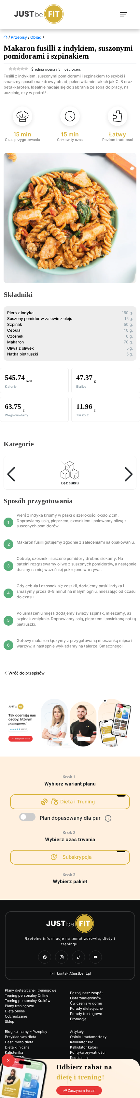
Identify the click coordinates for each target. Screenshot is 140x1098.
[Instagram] (61, 957)
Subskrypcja (77, 857)
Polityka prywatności (87, 1052)
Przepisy (19, 37)
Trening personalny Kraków (27, 1000)
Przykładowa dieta (20, 1037)
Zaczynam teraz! (81, 1090)
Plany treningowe (19, 1006)
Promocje (78, 1019)
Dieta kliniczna (17, 1047)
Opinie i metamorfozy (88, 1037)
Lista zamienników (85, 998)
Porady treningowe (86, 1013)
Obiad (36, 37)
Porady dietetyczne (86, 1008)
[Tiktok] (78, 957)
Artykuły (77, 1031)
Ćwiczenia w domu (86, 1003)
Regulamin (79, 1057)
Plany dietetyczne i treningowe (30, 990)
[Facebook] (44, 957)
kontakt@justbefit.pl (73, 973)
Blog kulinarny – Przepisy (26, 1031)
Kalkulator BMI (82, 1042)
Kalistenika (14, 1052)
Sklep (9, 1021)
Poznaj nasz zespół (86, 993)
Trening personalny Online (26, 995)
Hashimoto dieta (19, 1042)
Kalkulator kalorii (84, 1047)
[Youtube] (95, 957)
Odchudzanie (16, 1016)
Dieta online (15, 1011)
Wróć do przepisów (26, 673)
